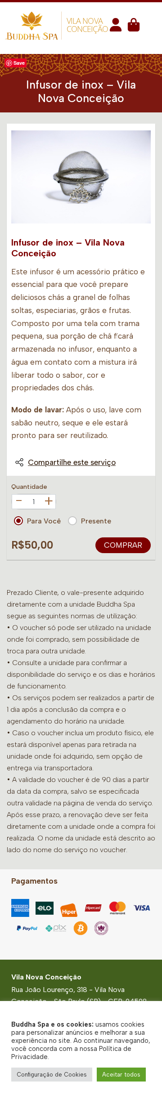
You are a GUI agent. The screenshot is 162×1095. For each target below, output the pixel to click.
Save (19, 62)
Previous (21, 176)
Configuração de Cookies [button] (52, 1074)
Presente (96, 521)
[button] (115, 27)
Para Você (44, 521)
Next (140, 176)
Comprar (123, 545)
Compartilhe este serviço (72, 462)
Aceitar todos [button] (121, 1074)
